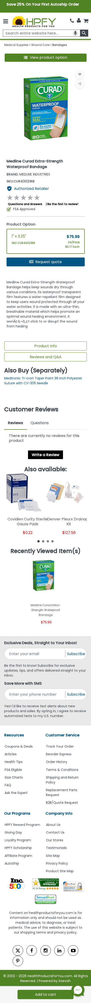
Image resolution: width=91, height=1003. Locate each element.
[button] (46, 58)
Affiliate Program (18, 855)
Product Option (21, 224)
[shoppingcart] (86, 21)
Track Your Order (60, 746)
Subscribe (76, 653)
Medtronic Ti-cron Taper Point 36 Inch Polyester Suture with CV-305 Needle (43, 380)
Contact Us (55, 832)
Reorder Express (58, 754)
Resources (14, 735)
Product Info (45, 346)
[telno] (72, 21)
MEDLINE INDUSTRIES (28, 174)
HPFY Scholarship (18, 847)
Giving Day (13, 832)
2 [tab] (43, 541)
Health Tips (14, 761)
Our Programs (17, 813)
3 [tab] (48, 541)
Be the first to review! (62, 204)
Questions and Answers (25, 204)
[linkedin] (59, 950)
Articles (11, 754)
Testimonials (56, 847)
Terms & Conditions (62, 769)
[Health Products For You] (33, 21)
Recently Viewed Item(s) (45, 551)
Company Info (59, 813)
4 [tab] (52, 541)
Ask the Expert (16, 792)
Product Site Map (60, 871)
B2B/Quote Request (62, 802)
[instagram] (45, 950)
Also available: (45, 469)
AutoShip (12, 863)
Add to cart (45, 994)
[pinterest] (18, 961)
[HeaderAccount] (79, 20)
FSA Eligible (13, 769)
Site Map (53, 855)
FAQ (8, 785)
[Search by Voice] (75, 33)
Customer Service (62, 735)
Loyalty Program (18, 840)
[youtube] (73, 950)
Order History (56, 761)
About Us (53, 824)
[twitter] (18, 950)
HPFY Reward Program (22, 824)
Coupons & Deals (19, 746)
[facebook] (31, 950)
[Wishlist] (79, 74)
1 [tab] (38, 541)
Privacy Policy (57, 863)
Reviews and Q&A (46, 357)
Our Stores (54, 840)
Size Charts (14, 777)
